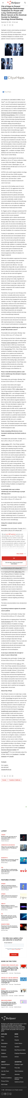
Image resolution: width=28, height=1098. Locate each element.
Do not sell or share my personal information (14, 563)
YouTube (22, 754)
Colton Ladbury (5, 444)
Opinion (3, 883)
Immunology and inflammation (9, 977)
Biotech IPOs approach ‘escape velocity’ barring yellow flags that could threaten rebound (9, 917)
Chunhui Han (8, 349)
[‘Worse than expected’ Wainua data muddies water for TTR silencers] (23, 847)
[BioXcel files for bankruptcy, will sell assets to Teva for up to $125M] (23, 860)
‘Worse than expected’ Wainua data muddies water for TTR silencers (9, 847)
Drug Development (6, 1000)
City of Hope (9, 698)
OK (14, 558)
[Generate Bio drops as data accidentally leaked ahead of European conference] (23, 1002)
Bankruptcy (4, 857)
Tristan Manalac (17, 973)
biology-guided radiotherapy (9, 342)
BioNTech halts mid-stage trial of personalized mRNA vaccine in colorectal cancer (9, 838)
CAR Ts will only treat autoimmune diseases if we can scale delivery (9, 896)
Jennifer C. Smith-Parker (19, 995)
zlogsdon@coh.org (6, 769)
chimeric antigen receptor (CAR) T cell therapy (13, 308)
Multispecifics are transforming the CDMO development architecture (9, 992)
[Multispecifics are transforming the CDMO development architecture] (23, 990)
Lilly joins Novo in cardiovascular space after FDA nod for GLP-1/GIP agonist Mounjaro (9, 871)
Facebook (15, 754)
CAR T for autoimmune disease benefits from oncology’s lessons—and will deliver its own (9, 887)
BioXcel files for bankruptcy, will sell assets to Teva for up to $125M (9, 860)
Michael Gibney (4, 862)
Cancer (3, 834)
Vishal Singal (4, 898)
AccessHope (5, 752)
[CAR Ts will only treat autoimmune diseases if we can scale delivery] (23, 896)
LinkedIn (11, 756)
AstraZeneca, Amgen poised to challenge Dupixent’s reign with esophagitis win (9, 981)
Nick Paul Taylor (4, 930)
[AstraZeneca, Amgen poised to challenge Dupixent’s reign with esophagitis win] (23, 979)
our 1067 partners (11, 534)
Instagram (3, 756)
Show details (20, 553)
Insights (3, 989)
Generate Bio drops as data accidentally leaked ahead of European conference (8, 1004)
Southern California (14, 780)
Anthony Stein (5, 393)
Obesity (3, 903)
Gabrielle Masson (4, 849)
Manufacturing (5, 924)
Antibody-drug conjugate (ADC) (9, 965)
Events (4, 780)
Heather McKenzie (5, 840)
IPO (2, 913)
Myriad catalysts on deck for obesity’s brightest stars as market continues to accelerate (9, 907)
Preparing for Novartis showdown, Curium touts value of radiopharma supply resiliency (9, 927)
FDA (2, 867)
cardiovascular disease (8, 845)
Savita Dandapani (6, 621)
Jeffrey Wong (19, 389)
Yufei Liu (19, 663)
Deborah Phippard (5, 889)
